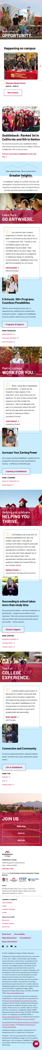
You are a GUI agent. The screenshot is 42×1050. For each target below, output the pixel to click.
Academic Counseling (9, 639)
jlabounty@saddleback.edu (15, 993)
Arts (3, 781)
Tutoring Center (7, 643)
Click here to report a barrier (25, 1019)
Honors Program (7, 342)
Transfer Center (7, 647)
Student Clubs (7, 784)
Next (40, 66)
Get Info (21, 840)
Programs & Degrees (15, 324)
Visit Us (21, 833)
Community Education (9, 338)
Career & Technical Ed (9, 481)
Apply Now (21, 826)
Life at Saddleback (14, 767)
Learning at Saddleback (16, 471)
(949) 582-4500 (8, 869)
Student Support (13, 629)
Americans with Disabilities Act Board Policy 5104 (21, 1001)
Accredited (5, 1022)
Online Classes (7, 485)
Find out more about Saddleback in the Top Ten (19, 155)
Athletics (5, 777)
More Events (13, 92)
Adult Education (7, 334)
